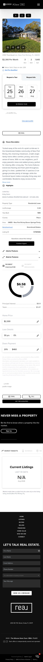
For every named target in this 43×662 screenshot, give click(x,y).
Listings (21, 519)
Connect (21, 537)
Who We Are (21, 534)
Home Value (21, 531)
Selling (21, 525)
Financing (21, 528)
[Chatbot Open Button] (37, 656)
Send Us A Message (21, 593)
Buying (21, 522)
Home (22, 516)
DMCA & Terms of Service (23, 659)
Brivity (20, 657)
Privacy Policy (9, 659)
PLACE (35, 638)
